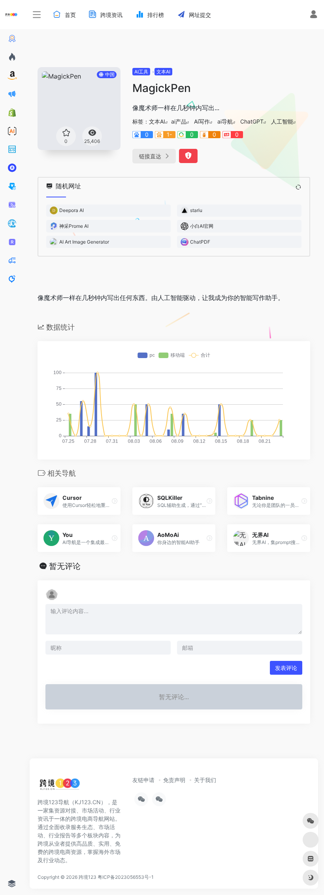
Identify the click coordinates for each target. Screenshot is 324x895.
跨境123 (87, 877)
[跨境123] (60, 786)
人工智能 (282, 121)
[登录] (313, 15)
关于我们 (205, 780)
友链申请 (143, 780)
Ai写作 (202, 121)
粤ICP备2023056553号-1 (126, 877)
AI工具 (141, 72)
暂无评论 (65, 566)
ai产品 (178, 121)
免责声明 (174, 780)
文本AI (163, 72)
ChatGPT (252, 121)
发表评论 (286, 667)
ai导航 (225, 121)
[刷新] (298, 187)
